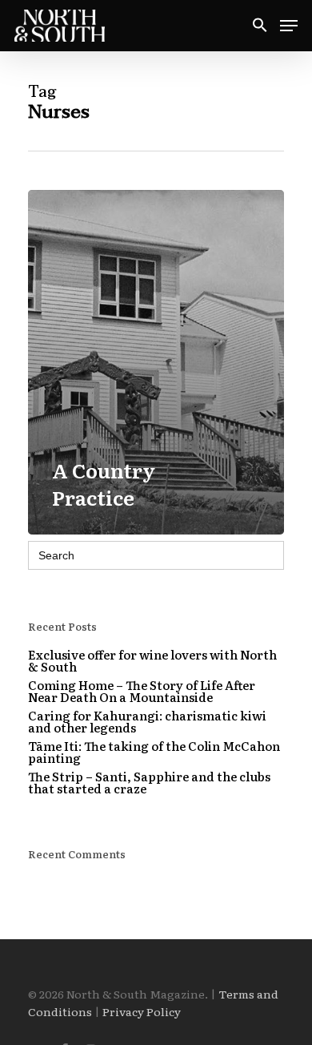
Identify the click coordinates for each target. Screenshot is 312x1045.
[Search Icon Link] (260, 26)
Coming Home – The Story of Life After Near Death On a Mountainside (141, 691)
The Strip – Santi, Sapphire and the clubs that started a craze (149, 782)
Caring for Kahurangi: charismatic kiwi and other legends (147, 721)
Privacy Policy (141, 1011)
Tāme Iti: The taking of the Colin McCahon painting (154, 752)
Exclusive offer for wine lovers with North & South (152, 660)
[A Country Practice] (156, 362)
